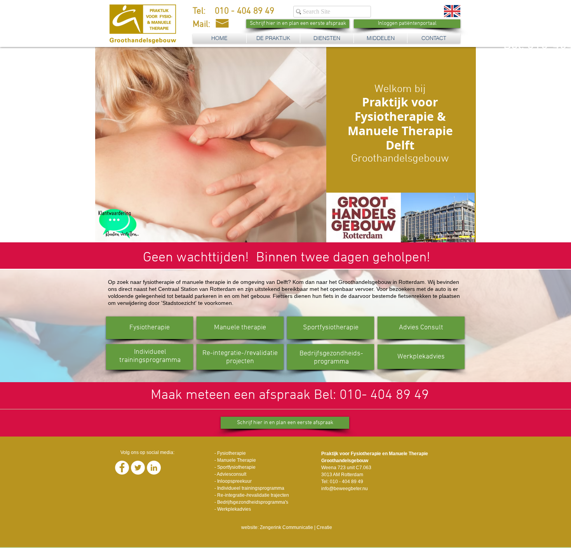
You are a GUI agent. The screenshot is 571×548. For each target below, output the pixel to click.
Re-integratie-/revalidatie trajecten (253, 495)
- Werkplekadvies (232, 509)
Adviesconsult (231, 474)
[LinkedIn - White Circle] (154, 468)
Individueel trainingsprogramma (250, 488)
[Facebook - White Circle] (122, 468)
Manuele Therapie (236, 460)
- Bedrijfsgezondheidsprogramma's (251, 502)
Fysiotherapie (231, 453)
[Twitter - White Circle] (138, 468)
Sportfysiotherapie (236, 467)
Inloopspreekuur (234, 481)
